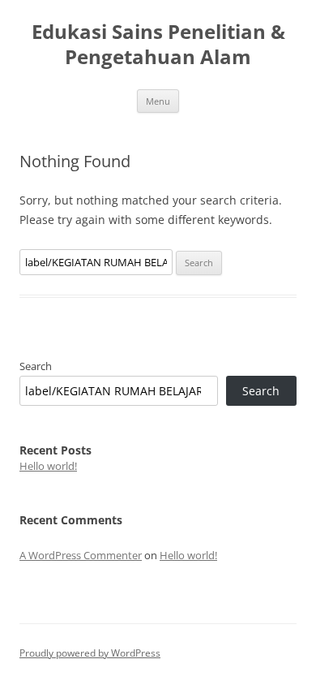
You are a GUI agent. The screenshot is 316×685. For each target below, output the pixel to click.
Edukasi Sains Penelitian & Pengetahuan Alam (158, 44)
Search (35, 366)
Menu (158, 101)
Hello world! (48, 466)
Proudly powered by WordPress (89, 653)
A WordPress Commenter (80, 555)
